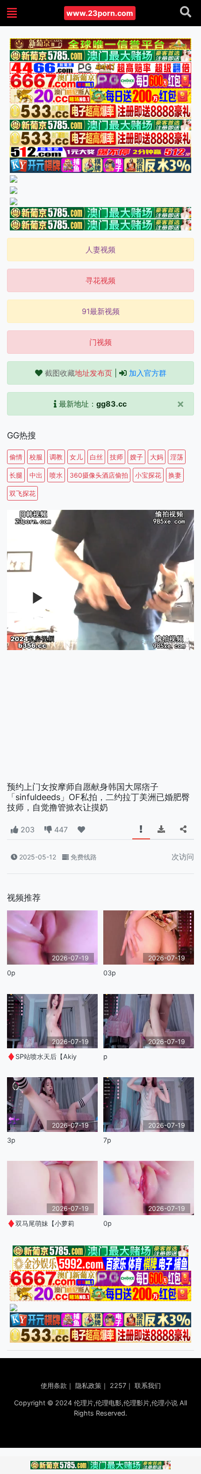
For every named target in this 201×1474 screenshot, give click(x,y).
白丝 (96, 457)
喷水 (56, 475)
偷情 (15, 457)
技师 (116, 457)
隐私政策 (88, 1385)
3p (11, 1140)
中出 (36, 475)
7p (107, 1140)
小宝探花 (148, 475)
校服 (36, 457)
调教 (56, 457)
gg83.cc (111, 403)
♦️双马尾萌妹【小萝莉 (40, 1223)
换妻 (174, 475)
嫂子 (136, 457)
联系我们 (148, 1385)
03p (109, 973)
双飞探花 (22, 493)
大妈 (156, 457)
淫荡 (176, 457)
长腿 (15, 475)
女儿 (76, 457)
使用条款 (54, 1385)
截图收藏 (78, 373)
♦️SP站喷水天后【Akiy (42, 1056)
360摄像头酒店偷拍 (99, 475)
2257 (118, 1385)
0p (11, 973)
